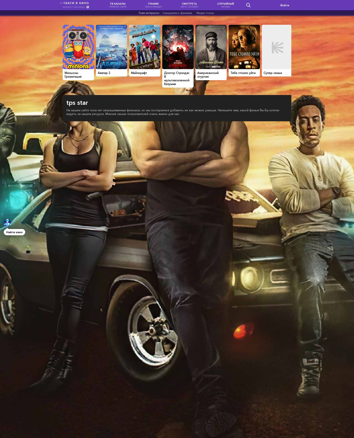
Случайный (225, 5)
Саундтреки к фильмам (177, 13)
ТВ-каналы (117, 5)
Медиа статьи (205, 13)
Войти (284, 5)
